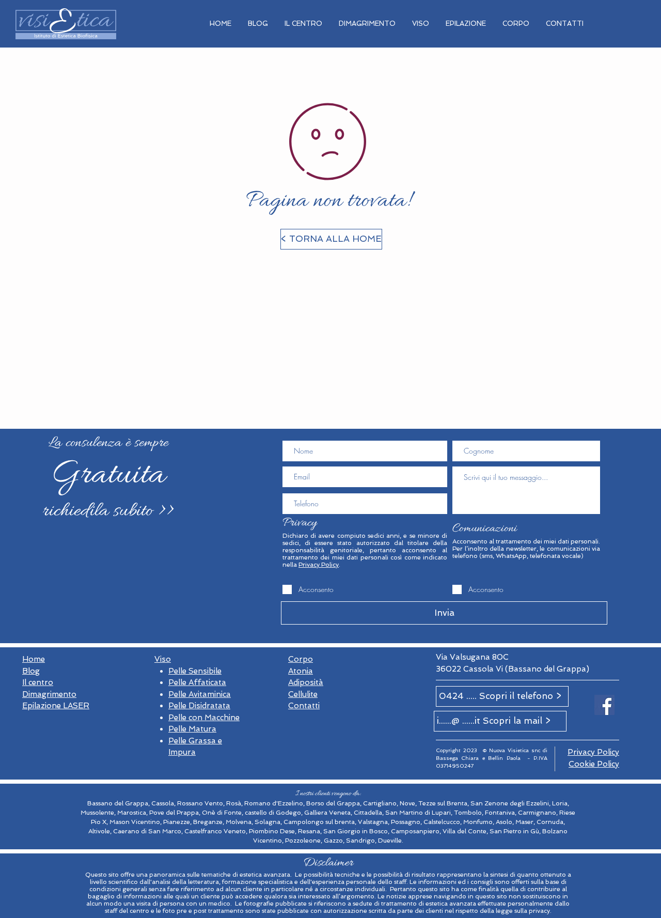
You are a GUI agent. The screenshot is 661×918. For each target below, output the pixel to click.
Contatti (304, 705)
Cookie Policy (594, 764)
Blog (31, 671)
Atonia (300, 671)
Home (33, 659)
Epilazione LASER (55, 705)
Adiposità (305, 682)
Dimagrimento (49, 694)
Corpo (300, 659)
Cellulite (303, 694)
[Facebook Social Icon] (604, 705)
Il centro (37, 682)
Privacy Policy (318, 564)
